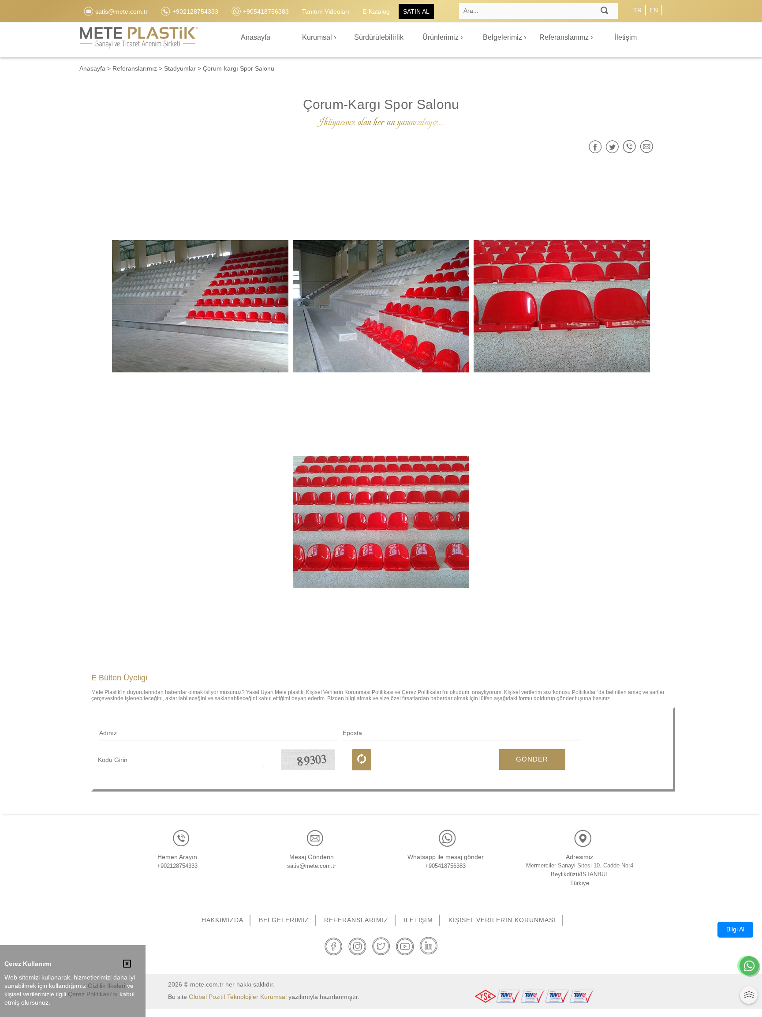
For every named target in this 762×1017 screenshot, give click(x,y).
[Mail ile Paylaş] (646, 146)
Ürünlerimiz (441, 37)
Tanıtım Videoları (325, 11)
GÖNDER (532, 759)
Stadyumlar (180, 68)
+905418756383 (445, 866)
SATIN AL (416, 11)
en (654, 10)
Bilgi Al (735, 929)
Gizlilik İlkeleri (106, 986)
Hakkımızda (222, 919)
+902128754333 (177, 866)
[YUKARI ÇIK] (749, 995)
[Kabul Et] (127, 964)
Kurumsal (318, 37)
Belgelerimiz (503, 37)
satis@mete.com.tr (311, 866)
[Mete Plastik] (138, 42)
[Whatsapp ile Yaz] (749, 966)
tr (637, 10)
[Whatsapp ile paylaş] (629, 146)
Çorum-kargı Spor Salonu (238, 68)
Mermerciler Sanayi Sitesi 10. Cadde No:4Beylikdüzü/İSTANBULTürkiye (579, 874)
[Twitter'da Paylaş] (612, 146)
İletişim (626, 37)
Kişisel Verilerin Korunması (502, 919)
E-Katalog (376, 11)
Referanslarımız (564, 37)
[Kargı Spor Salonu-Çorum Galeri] (200, 306)
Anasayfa (255, 37)
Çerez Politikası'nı (93, 994)
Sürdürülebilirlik (378, 37)
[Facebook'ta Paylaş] (595, 146)
